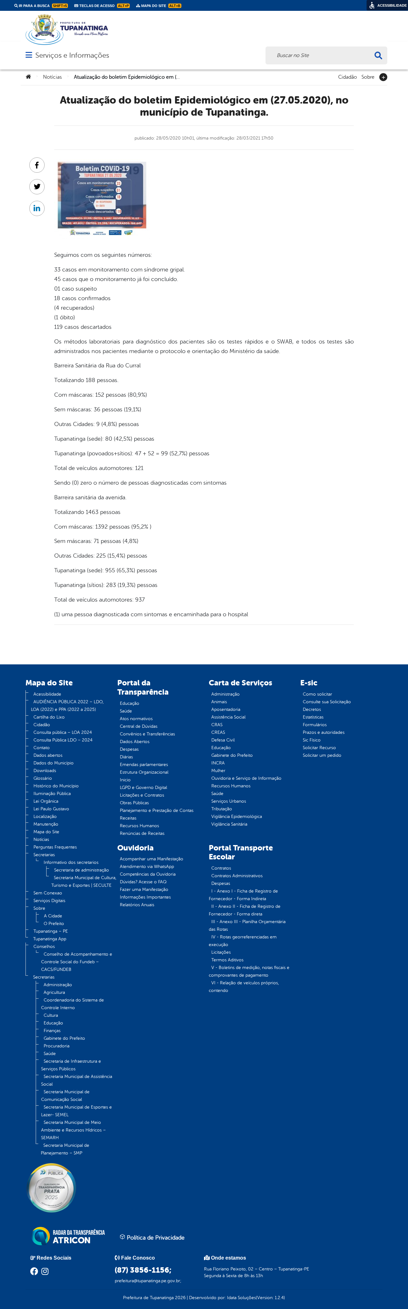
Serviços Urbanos (228, 801)
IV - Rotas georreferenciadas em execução (243, 941)
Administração (58, 984)
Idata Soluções (241, 1297)
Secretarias (44, 854)
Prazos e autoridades (324, 732)
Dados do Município (53, 763)
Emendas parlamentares (144, 764)
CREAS (218, 732)
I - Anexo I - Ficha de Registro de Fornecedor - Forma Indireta (243, 895)
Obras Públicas (134, 802)
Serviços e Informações (72, 55)
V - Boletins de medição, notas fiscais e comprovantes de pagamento (249, 971)
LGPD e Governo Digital (143, 787)
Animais (219, 701)
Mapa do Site (46, 831)
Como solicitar (317, 694)
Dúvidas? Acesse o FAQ (143, 881)
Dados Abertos (134, 741)
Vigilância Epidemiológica (236, 816)
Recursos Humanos (139, 825)
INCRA (218, 763)
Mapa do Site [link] (160, 6)
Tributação (221, 808)
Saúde (50, 1053)
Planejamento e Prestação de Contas (156, 810)
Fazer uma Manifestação (144, 889)
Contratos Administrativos (237, 875)
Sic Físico (312, 740)
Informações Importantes (145, 897)
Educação (53, 1023)
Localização (45, 816)
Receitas (128, 818)
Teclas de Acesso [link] (103, 6)
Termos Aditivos (227, 960)
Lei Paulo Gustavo (51, 808)
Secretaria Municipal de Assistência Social (76, 1080)
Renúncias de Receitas (142, 833)
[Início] (28, 77)
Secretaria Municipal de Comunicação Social (65, 1095)
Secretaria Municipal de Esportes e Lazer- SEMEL (76, 1111)
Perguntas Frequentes (55, 847)
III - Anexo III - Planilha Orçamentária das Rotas (247, 925)
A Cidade (53, 916)
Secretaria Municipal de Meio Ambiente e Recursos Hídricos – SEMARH (73, 1130)
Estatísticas (313, 717)
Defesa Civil (223, 740)
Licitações (221, 952)
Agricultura (54, 992)
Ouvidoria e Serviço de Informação (246, 778)
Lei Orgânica (45, 801)
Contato (41, 747)
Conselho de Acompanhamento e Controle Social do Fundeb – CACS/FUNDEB (76, 962)
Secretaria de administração (81, 870)
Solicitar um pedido (322, 755)
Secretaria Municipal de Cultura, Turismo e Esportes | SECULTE (83, 881)
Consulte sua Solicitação (327, 701)
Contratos (221, 868)
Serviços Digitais (49, 900)
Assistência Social (228, 717)
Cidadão (347, 76)
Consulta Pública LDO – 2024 (62, 740)
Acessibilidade (47, 694)
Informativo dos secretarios (71, 862)
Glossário (42, 778)
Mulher (218, 770)
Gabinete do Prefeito (64, 1038)
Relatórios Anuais (137, 904)
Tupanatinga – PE (50, 931)
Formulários (315, 724)
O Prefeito (54, 923)
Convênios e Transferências (147, 734)
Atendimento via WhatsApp (147, 866)
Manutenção (45, 824)
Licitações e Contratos (142, 795)
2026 (180, 1297)
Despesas (129, 749)
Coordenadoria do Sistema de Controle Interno (72, 1004)
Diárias (126, 757)
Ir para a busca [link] (42, 6)
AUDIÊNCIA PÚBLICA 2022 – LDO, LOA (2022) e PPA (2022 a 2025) (67, 705)
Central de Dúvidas (138, 726)
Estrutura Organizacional (144, 772)
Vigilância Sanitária (229, 824)
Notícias (52, 77)
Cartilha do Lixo (49, 717)
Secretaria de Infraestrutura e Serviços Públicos (71, 1065)
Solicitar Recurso (319, 747)
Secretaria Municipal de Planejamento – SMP (65, 1149)
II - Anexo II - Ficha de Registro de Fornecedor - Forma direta (244, 910)
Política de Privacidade (155, 1237)
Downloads (44, 770)
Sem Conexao (47, 893)
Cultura (51, 1015)
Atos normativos (136, 718)
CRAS (216, 724)
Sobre (368, 76)
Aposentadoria (225, 709)
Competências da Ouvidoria (148, 874)
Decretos (312, 709)
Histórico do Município (56, 786)
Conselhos (44, 946)
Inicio (125, 779)
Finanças (52, 1030)
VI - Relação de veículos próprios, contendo (244, 986)
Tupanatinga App (49, 939)
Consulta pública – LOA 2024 (62, 732)
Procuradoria (56, 1046)
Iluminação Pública (52, 793)
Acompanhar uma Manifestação (151, 859)
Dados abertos (47, 755)
